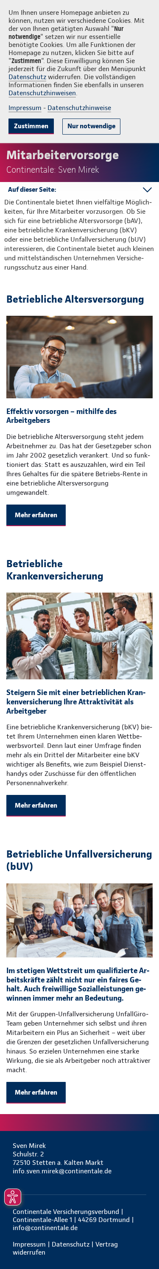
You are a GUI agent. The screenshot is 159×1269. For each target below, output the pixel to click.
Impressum (25, 108)
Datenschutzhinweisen (42, 93)
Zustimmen (31, 126)
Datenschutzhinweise (79, 108)
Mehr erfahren (36, 515)
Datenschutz (27, 77)
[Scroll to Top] (141, 1242)
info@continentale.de (45, 1228)
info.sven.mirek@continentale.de (62, 1171)
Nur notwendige (91, 126)
